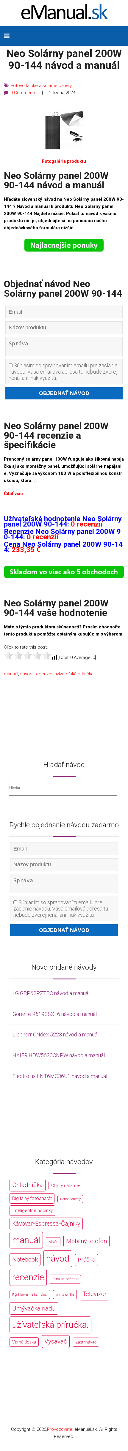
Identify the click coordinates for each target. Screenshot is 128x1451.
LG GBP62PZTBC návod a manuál (51, 993)
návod (26, 673)
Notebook (25, 1259)
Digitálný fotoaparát (32, 1198)
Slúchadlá (65, 1294)
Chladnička (27, 1184)
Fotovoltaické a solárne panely (41, 85)
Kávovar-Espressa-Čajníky (46, 1223)
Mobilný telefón (86, 1241)
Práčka (86, 1259)
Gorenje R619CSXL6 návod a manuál (55, 1014)
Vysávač (55, 1341)
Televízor (94, 1293)
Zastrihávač (85, 1342)
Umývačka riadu (34, 1308)
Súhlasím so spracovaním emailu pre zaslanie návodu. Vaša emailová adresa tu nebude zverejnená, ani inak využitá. (63, 371)
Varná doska (24, 1342)
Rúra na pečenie (65, 1279)
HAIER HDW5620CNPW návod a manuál (59, 1055)
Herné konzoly (70, 1199)
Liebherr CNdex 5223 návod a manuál (56, 1034)
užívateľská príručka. (74, 673)
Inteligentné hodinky (32, 1210)
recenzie (43, 673)
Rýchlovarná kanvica (29, 1294)
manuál (11, 673)
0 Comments (23, 92)
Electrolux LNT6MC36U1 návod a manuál (60, 1076)
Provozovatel (60, 1429)
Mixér (53, 1242)
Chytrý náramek (66, 1185)
